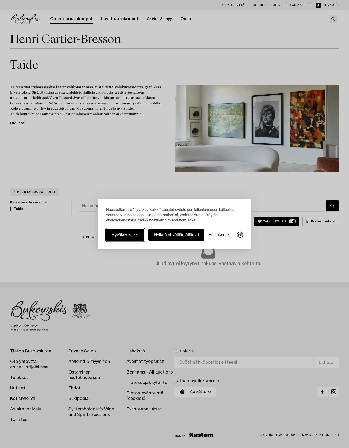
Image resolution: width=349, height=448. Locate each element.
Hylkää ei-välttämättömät (176, 235)
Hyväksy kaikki (125, 235)
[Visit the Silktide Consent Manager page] (240, 235)
